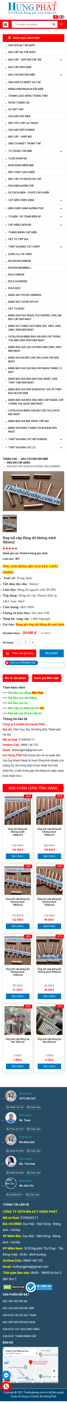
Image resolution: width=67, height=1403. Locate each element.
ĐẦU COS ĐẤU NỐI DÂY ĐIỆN (18, 1308)
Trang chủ (10, 458)
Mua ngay (51, 653)
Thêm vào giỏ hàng (22, 653)
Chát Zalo (35, 1107)
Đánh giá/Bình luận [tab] (46, 678)
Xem (14, 856)
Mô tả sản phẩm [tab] (15, 678)
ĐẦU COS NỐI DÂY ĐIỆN (34, 458)
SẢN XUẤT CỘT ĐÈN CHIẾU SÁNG (21, 1329)
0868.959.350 (16, 1173)
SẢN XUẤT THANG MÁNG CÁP (19, 1336)
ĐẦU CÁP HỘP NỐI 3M (15, 1301)
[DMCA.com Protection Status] (14, 1287)
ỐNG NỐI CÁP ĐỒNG (18, 462)
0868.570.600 (16, 1151)
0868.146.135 (16, 1107)
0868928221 (16, 1194)
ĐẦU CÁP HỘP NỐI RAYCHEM (19, 1322)
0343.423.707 (16, 1129)
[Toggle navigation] (5, 24)
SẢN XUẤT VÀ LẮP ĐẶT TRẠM (19, 1315)
